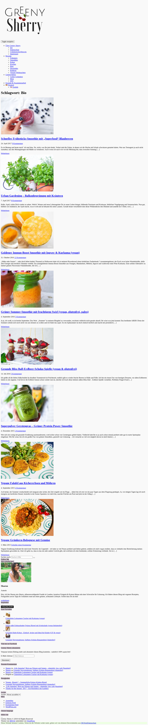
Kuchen (13, 64)
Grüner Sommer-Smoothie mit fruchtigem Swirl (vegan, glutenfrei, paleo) (45, 311)
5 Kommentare (20, 317)
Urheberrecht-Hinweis (18, 52)
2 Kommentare (20, 431)
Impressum (14, 54)
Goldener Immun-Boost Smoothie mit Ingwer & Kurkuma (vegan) (40, 252)
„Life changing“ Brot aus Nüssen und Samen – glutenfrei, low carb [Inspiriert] (42, 668)
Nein (85, 723)
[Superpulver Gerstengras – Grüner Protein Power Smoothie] (27, 421)
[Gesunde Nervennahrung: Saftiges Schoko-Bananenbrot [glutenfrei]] (8, 638)
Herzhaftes (14, 68)
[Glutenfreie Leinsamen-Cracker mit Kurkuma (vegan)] (8, 616)
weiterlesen (5, 600)
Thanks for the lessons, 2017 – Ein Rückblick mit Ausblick (27, 688)
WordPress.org (11, 707)
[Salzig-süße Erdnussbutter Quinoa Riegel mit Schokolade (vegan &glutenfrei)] (8, 623)
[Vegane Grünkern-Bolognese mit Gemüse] (27, 535)
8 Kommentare (16, 201)
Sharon (8, 668)
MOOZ (12, 721)
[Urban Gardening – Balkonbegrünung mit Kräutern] (27, 191)
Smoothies (14, 60)
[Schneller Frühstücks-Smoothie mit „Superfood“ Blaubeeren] (27, 134)
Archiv (3, 694)
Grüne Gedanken (16, 77)
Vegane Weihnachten (18, 73)
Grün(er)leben (11, 75)
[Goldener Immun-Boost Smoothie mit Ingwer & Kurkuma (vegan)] (27, 248)
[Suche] (34, 557)
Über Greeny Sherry (13, 46)
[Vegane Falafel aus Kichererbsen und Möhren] (27, 478)
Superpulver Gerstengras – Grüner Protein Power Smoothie (36, 425)
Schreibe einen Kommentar (21, 545)
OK (82, 723)
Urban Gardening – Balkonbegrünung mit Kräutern (32, 195)
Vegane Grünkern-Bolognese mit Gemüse (25, 540)
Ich (11, 48)
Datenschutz (14, 50)
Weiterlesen (5, 153)
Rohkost (13, 70)
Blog (12, 79)
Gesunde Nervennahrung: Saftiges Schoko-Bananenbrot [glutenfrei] (30, 640)
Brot (11, 66)
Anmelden (9, 701)
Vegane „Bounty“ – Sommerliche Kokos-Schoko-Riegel (26, 682)
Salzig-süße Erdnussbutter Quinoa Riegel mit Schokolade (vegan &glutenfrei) (34, 626)
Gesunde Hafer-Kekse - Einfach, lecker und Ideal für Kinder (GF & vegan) (33, 633)
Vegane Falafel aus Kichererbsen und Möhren (28, 483)
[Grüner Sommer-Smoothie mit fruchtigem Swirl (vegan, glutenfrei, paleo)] (27, 307)
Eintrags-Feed (11, 703)
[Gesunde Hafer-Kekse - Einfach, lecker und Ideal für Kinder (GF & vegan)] (8, 631)
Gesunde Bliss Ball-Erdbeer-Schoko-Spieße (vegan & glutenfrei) (39, 368)
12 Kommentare (20, 258)
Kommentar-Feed (12, 705)
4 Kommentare (20, 488)
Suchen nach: (6, 557)
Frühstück (13, 58)
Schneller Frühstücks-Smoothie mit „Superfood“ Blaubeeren (37, 138)
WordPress (31, 721)
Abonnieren (5, 660)
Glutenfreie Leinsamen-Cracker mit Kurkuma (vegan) (25, 618)
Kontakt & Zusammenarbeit (16, 83)
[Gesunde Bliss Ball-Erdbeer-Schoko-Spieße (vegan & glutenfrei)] (27, 364)
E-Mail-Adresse (7, 656)
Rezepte (8, 56)
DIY (12, 81)
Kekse (12, 62)
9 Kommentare (17, 143)
